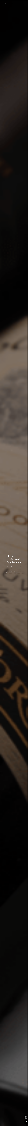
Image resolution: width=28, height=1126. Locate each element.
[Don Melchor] (8, 2)
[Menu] (25, 2)
